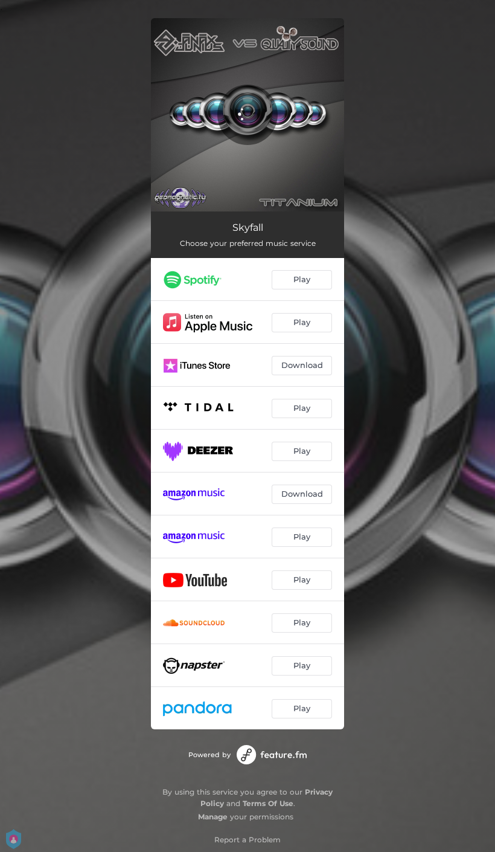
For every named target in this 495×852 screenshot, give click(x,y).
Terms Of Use (268, 803)
